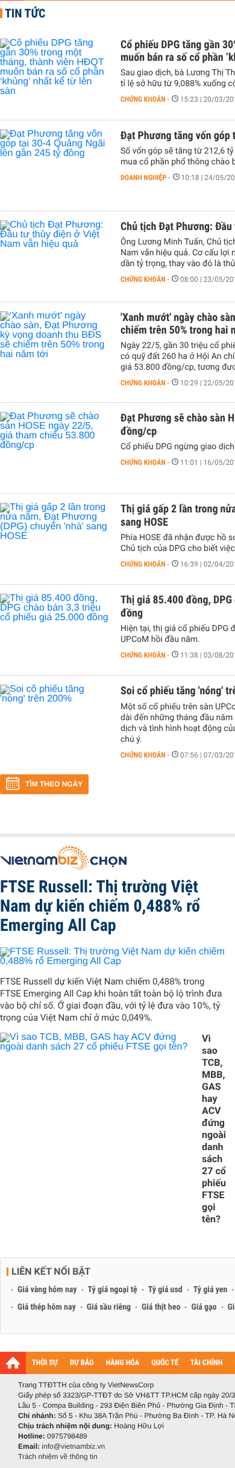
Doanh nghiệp (143, 177)
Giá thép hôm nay (46, 1307)
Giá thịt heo (161, 1307)
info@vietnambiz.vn (73, 1446)
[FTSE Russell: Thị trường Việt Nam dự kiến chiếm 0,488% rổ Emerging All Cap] (113, 956)
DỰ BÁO (82, 1362)
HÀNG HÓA (123, 1362)
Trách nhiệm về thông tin (58, 1456)
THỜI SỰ (45, 1362)
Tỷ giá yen (210, 1290)
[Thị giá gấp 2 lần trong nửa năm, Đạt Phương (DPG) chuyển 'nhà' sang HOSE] (54, 539)
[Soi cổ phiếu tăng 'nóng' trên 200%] (54, 721)
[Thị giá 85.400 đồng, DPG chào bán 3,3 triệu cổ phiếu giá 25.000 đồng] (54, 630)
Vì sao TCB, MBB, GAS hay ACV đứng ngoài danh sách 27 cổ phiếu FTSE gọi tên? (214, 1129)
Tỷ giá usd (165, 1290)
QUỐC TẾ (164, 1362)
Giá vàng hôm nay (47, 1290)
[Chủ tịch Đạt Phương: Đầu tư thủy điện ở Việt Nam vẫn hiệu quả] (54, 256)
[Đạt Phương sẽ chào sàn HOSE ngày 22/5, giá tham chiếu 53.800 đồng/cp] (54, 448)
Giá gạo (203, 1307)
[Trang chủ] (13, 1363)
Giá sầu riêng (109, 1307)
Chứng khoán (143, 99)
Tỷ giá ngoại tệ (112, 1290)
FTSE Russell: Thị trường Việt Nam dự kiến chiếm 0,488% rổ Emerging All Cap (100, 906)
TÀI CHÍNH (206, 1362)
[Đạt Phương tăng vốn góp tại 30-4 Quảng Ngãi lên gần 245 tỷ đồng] (54, 165)
